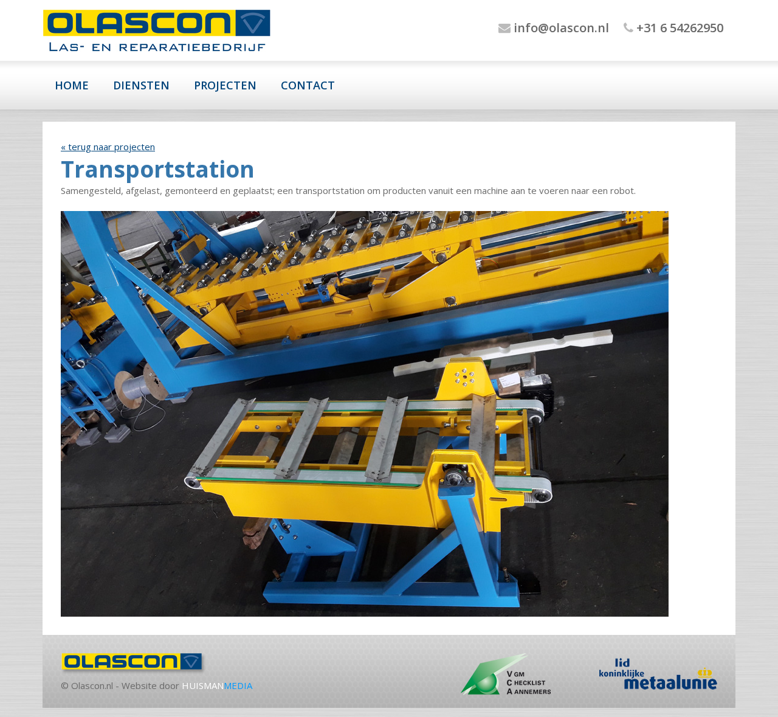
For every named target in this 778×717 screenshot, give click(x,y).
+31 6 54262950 (678, 27)
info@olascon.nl (560, 27)
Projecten (225, 85)
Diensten (141, 85)
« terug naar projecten (108, 146)
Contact (308, 85)
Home (72, 85)
